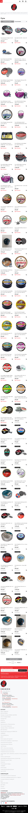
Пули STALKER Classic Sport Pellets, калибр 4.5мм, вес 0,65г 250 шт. (7, 418)
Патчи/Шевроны (5, 735)
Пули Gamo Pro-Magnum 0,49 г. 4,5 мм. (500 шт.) (21, 249)
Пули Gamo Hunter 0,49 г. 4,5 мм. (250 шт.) (6, 460)
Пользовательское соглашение (8, 775)
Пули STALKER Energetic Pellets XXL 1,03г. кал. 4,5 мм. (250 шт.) (20, 313)
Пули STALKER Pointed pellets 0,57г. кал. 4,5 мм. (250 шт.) (21, 355)
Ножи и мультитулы (5, 756)
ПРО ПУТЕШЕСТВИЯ (6, 716)
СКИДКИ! (3, 765)
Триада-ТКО (3, 718)
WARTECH (3, 722)
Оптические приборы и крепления (9, 740)
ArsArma (3, 720)
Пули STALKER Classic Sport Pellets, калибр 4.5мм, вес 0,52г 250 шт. (21, 397)
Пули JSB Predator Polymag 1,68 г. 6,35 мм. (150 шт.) (6, 165)
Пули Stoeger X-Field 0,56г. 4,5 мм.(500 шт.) (21, 650)
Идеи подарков (4, 711)
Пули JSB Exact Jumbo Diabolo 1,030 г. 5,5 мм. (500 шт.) (7, 481)
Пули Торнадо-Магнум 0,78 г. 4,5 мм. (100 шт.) (21, 81)
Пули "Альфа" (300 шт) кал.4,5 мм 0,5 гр (7, 228)
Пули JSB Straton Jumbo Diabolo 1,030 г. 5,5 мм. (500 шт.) (7, 102)
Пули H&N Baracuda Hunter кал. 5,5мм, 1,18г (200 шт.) (6, 249)
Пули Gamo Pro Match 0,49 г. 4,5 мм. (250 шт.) (6, 439)
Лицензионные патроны (6, 744)
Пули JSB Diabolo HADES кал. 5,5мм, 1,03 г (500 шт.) (7, 270)
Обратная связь (4, 783)
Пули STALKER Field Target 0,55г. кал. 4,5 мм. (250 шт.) (6, 355)
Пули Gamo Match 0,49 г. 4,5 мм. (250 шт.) (6, 524)
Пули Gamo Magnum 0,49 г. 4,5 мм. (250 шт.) (21, 608)
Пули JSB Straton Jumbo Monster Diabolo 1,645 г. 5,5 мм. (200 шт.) (7, 186)
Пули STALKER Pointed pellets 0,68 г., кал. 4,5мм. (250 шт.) (21, 334)
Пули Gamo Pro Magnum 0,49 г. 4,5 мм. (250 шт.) (7, 38)
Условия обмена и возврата (7, 779)
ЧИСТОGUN (3, 746)
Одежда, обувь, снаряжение (7, 727)
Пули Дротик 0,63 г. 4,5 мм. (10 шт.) (21, 38)
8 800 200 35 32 (5, 689)
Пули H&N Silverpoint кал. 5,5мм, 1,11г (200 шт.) (20, 629)
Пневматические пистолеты (7, 751)
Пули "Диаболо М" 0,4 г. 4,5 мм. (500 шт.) (21, 545)
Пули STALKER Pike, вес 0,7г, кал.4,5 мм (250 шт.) (6, 334)
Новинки (3, 762)
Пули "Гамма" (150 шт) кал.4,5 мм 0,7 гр (20, 207)
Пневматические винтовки (7, 749)
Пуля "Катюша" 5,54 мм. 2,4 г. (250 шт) (20, 587)
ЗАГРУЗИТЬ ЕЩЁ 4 (14, 659)
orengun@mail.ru (6, 691)
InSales (22, 811)
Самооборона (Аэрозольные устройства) (10, 758)
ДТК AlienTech (4, 729)
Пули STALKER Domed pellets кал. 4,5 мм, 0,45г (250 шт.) (7, 292)
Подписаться (22, 670)
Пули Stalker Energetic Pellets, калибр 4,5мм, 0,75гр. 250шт (7, 376)
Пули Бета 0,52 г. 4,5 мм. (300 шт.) (20, 566)
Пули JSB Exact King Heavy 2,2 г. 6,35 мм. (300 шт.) (7, 566)
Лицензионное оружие (6, 742)
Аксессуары (3, 767)
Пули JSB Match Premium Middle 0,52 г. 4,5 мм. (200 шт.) (6, 144)
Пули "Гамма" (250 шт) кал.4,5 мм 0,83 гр (21, 228)
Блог (2, 781)
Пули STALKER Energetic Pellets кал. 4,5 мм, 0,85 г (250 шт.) (6, 313)
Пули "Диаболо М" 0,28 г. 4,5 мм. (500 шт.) (20, 439)
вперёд (18, 662)
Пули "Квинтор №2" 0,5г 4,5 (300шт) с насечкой (20, 376)
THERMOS (3, 733)
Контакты (3, 788)
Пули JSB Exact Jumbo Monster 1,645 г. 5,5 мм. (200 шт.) (21, 524)
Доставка (3, 784)
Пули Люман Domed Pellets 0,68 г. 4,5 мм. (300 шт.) (6, 60)
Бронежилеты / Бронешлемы (8, 724)
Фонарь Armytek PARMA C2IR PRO (9, 715)
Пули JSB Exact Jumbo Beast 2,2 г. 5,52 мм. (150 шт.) (20, 144)
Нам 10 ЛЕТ (3, 771)
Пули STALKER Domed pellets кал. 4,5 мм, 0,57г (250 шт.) (21, 292)
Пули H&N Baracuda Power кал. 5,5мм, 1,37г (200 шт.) (6, 629)
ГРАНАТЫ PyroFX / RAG (6, 760)
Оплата (2, 786)
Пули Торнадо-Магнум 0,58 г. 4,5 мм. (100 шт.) (7, 123)
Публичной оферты (5, 673)
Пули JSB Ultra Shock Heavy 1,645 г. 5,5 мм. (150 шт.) (20, 102)
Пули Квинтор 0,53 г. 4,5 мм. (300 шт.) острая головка (20, 481)
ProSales (13, 811)
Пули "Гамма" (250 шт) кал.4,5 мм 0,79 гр (7, 608)
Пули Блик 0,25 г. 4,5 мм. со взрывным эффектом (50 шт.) (20, 60)
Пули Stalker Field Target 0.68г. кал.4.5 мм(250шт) (7, 397)
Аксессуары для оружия (6, 738)
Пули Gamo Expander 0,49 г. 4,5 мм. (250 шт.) (7, 587)
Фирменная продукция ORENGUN (9, 731)
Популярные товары (6, 764)
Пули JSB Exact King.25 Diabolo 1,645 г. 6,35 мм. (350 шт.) (7, 81)
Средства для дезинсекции (7, 769)
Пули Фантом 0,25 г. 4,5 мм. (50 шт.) (21, 186)
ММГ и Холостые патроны (7, 748)
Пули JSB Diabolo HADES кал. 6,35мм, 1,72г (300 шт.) (7, 650)
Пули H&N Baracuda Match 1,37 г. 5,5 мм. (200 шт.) (7, 503)
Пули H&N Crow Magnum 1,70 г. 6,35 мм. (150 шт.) (7, 545)
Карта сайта (23, 810)
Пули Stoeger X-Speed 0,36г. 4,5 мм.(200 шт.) (7, 207)
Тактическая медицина (6, 726)
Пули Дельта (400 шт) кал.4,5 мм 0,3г (20, 270)
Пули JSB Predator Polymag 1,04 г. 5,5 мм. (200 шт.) (20, 165)
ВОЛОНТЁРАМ (4, 713)
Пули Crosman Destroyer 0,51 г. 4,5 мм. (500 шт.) (21, 503)
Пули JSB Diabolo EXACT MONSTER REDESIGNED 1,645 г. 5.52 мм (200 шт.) (21, 123)
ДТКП (2, 737)
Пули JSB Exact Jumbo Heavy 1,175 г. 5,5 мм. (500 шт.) (20, 418)
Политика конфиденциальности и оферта (11, 777)
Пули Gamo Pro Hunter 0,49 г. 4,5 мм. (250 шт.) (21, 460)
